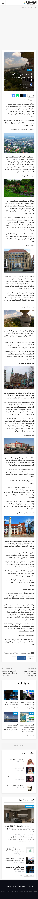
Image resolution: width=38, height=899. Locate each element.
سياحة (6, 653)
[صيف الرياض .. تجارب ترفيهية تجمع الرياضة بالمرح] (11, 695)
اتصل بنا (22, 886)
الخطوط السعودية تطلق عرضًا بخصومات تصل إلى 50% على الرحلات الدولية (15, 850)
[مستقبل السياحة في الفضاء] (30, 788)
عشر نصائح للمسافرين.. (17, 759)
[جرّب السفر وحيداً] (30, 770)
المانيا (17, 653)
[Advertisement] (19, 29)
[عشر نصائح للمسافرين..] (30, 761)
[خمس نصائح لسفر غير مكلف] (30, 779)
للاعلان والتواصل (10, 886)
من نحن (30, 886)
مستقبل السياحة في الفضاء (15, 785)
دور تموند (12, 653)
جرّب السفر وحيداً (19, 768)
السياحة (30, 70)
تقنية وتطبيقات (30, 806)
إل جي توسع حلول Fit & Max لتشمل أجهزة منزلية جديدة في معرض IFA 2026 (19, 829)
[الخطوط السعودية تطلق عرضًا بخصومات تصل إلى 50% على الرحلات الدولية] (30, 850)
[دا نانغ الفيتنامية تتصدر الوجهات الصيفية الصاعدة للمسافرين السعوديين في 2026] (27, 717)
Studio (12, 891)
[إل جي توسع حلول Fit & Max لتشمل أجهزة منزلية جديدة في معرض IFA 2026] (19, 814)
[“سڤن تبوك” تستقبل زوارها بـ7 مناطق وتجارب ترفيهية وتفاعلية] (27, 695)
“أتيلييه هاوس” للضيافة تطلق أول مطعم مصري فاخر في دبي (9, 673)
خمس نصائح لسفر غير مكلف (15, 777)
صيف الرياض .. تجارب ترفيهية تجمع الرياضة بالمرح (15, 868)
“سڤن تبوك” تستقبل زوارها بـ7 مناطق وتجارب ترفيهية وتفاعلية (14, 859)
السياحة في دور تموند (25, 653)
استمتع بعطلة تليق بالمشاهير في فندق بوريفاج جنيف (30, 673)
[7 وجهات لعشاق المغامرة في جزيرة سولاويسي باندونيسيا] (11, 717)
